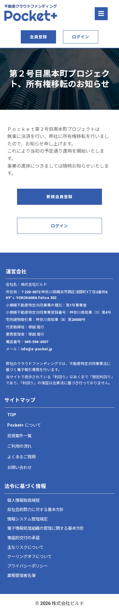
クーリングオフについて (29, 556)
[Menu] (101, 13)
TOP (11, 415)
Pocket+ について (24, 425)
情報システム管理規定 (27, 519)
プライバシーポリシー (27, 566)
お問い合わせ (19, 467)
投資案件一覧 (19, 436)
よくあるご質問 (21, 457)
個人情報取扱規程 (23, 500)
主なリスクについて (25, 547)
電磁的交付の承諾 (23, 538)
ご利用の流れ (19, 446)
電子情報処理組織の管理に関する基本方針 (45, 528)
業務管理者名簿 (21, 575)
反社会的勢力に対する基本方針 (35, 509)
